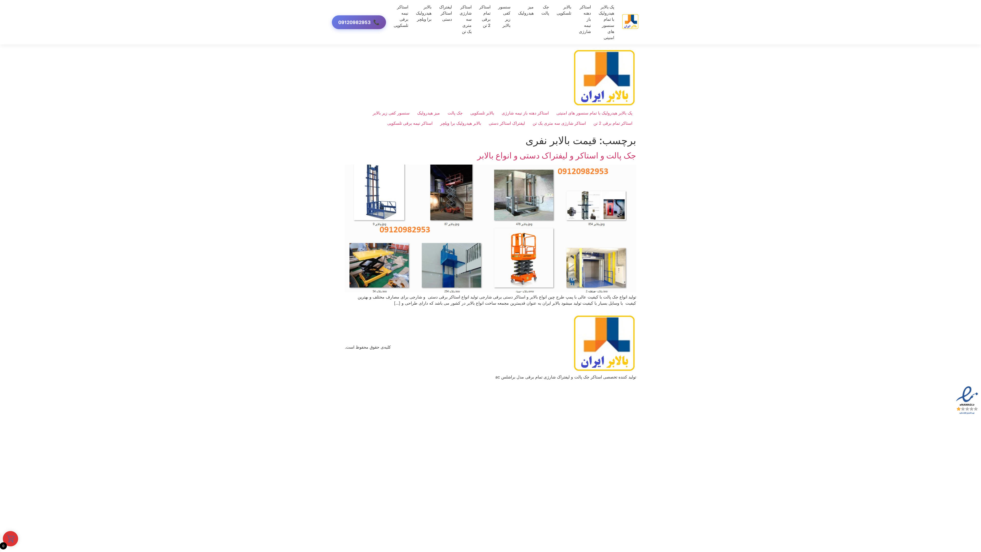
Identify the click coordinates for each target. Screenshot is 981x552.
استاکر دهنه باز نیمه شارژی (525, 113)
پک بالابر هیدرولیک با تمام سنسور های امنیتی (606, 22)
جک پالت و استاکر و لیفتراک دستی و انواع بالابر (556, 155)
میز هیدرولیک (526, 10)
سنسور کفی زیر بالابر (504, 16)
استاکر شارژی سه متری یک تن (559, 123)
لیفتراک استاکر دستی (445, 13)
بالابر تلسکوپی (564, 10)
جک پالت (545, 10)
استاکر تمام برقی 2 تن (485, 16)
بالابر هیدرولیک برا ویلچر (423, 13)
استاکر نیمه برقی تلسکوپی (401, 16)
